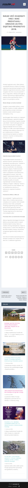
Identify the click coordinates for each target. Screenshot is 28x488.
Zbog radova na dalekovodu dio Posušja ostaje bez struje (14, 391)
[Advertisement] (14, 67)
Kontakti (15, 486)
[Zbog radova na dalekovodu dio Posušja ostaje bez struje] (14, 381)
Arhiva (10, 486)
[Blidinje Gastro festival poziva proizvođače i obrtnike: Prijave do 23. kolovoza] (14, 314)
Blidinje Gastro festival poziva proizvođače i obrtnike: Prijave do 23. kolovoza (12, 325)
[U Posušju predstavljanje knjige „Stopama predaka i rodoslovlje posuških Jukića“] (14, 348)
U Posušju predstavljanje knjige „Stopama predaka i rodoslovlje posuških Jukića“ (14, 359)
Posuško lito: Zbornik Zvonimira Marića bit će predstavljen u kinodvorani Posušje (13, 424)
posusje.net (16, 484)
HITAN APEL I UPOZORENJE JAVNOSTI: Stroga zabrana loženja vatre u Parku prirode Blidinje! (13, 459)
